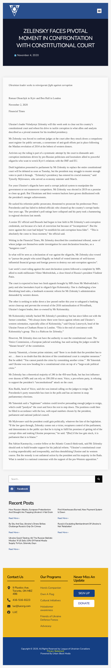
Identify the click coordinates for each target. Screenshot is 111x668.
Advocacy (45, 626)
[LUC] (8, 612)
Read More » (14, 518)
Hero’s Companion (50, 588)
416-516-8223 (21, 600)
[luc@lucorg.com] (8, 606)
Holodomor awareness (46, 608)
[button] (99, 11)
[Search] (98, 479)
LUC (15, 612)
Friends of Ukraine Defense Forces (50, 618)
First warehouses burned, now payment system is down (80, 511)
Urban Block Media (61, 653)
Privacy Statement (55, 651)
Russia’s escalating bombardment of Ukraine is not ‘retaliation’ (79, 525)
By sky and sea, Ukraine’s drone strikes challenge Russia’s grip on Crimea (27, 525)
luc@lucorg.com (22, 606)
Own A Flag (47, 594)
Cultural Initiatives (50, 600)
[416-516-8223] (8, 600)
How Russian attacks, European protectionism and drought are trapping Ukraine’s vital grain (31, 511)
